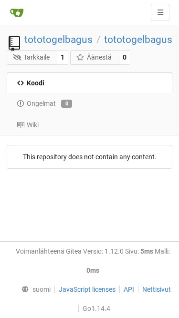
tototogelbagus (58, 39)
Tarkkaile (36, 57)
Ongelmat (47, 103)
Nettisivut (156, 289)
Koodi (35, 83)
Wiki (33, 125)
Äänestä (99, 57)
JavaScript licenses (87, 289)
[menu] (33, 289)
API (129, 289)
